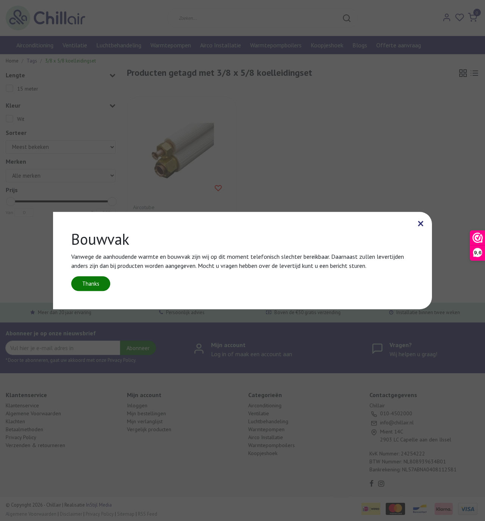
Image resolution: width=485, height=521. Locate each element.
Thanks (90, 283)
